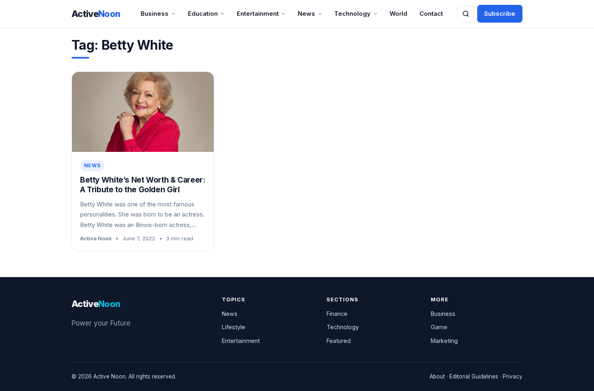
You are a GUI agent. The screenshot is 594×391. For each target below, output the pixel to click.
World (398, 13)
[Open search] (466, 14)
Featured (338, 340)
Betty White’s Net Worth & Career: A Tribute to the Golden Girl (142, 185)
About (437, 376)
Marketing (444, 340)
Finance (337, 313)
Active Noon (96, 238)
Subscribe (499, 13)
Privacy (512, 376)
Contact (431, 13)
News (306, 13)
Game (439, 327)
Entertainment (258, 13)
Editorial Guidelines (473, 376)
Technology (352, 13)
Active (96, 13)
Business (155, 13)
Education (203, 13)
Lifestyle (233, 327)
